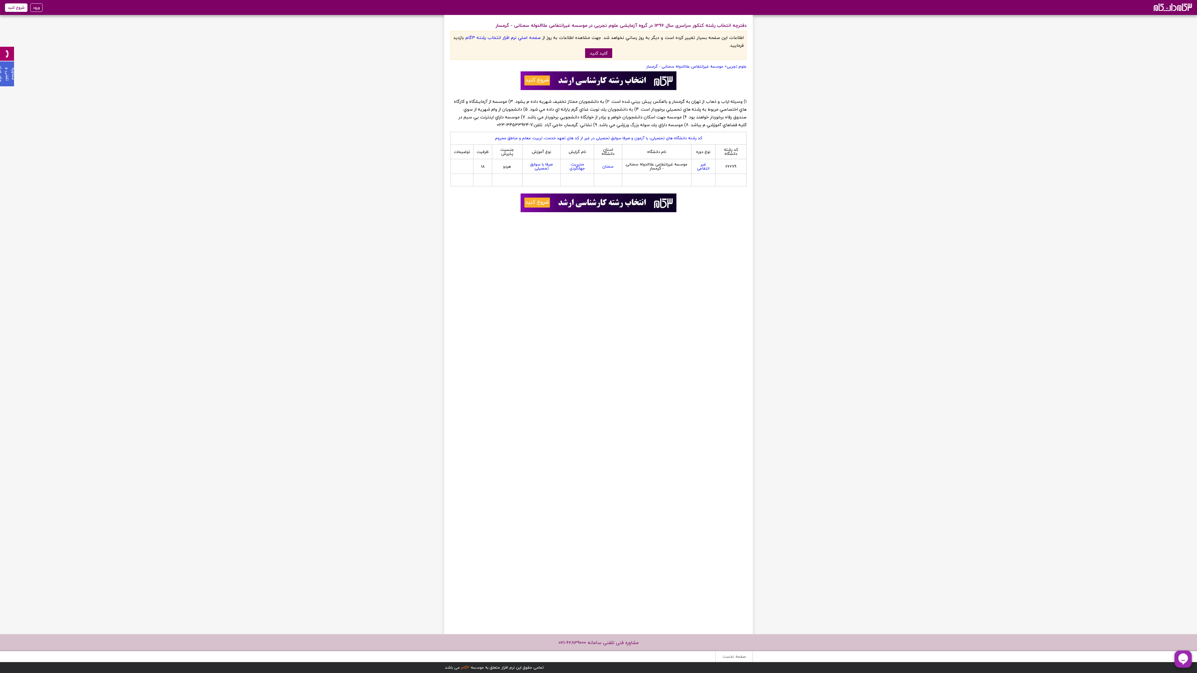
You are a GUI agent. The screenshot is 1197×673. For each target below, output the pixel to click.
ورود (36, 7)
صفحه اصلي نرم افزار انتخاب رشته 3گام (503, 37)
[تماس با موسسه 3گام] (7, 54)
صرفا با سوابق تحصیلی (541, 166)
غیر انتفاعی (703, 166)
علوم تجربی (737, 66)
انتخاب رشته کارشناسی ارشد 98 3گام (1172, 7)
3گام (465, 667)
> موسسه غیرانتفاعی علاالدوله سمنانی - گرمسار (686, 66)
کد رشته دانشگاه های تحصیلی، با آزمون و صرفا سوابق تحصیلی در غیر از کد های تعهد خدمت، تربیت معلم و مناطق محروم (598, 138)
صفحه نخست (734, 656)
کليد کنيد (599, 53)
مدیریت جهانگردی (577, 166)
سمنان (607, 166)
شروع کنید (16, 7)
